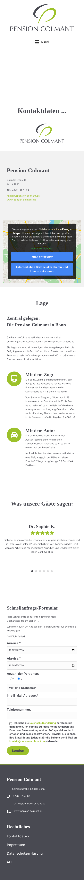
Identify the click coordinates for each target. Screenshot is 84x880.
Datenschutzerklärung (42, 723)
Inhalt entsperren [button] (42, 256)
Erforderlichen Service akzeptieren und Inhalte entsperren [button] (42, 269)
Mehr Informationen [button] (42, 249)
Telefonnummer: (19, 709)
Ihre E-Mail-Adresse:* (22, 695)
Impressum (16, 845)
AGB (10, 863)
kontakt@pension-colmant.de (23, 196)
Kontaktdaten (18, 837)
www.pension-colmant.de (21, 200)
